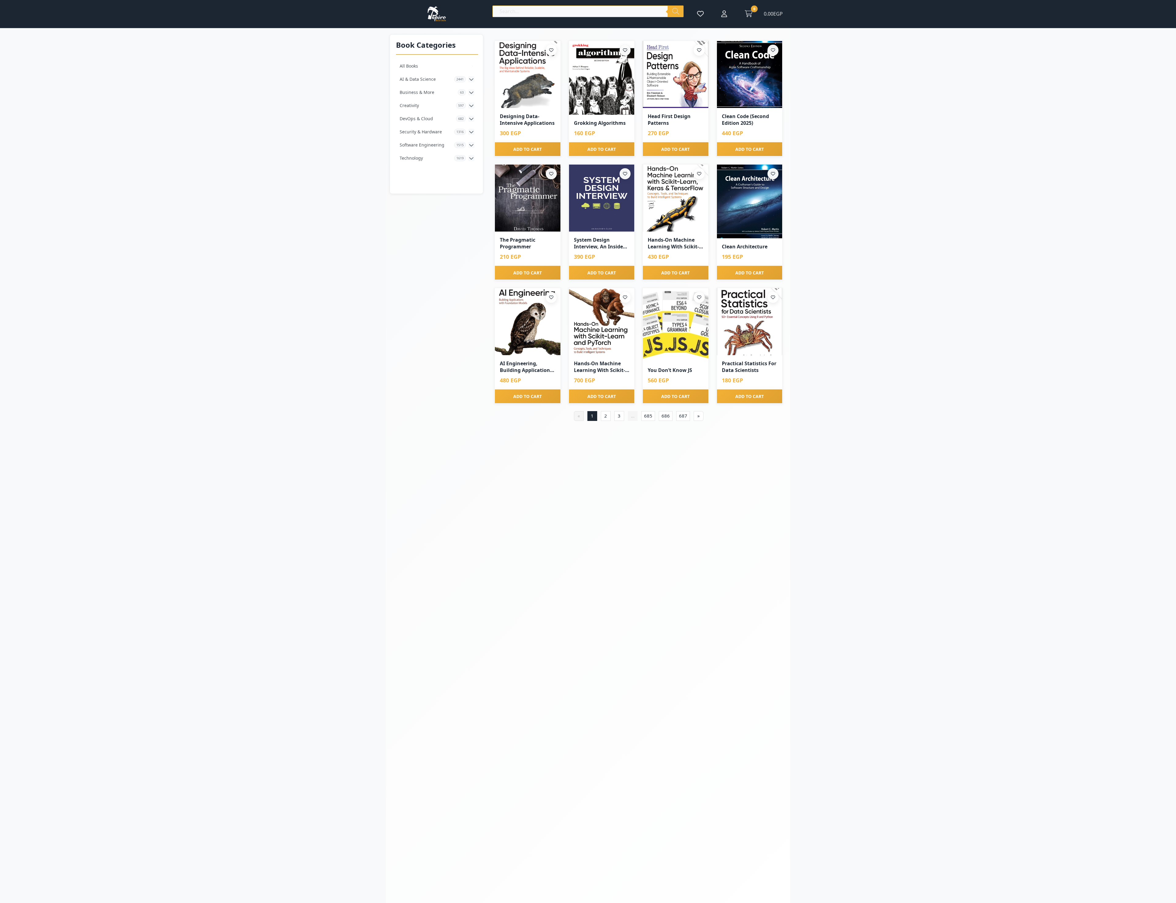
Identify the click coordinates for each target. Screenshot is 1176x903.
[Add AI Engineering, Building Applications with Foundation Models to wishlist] (551, 297)
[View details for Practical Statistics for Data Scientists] (749, 321)
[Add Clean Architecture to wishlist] (773, 174)
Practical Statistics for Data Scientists (749, 366)
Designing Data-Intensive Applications (527, 119)
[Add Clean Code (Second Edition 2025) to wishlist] (773, 50)
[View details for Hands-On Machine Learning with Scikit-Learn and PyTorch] (602, 321)
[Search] (676, 11)
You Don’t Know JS (670, 370)
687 (683, 416)
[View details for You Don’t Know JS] (675, 325)
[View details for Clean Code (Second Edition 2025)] (749, 74)
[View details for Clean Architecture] (749, 202)
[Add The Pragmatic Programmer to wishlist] (551, 174)
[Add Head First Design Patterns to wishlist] (699, 50)
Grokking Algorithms (600, 123)
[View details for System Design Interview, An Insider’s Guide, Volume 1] (602, 198)
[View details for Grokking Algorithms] (602, 78)
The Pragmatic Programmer (517, 243)
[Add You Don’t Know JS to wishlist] (699, 297)
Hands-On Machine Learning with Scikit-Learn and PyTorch (599, 367)
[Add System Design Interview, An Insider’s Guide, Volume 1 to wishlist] (625, 174)
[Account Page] (724, 14)
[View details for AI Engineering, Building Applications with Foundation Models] (527, 321)
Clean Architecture (744, 246)
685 (648, 416)
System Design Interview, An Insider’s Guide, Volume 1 (601, 243)
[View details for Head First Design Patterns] (675, 74)
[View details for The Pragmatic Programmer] (527, 198)
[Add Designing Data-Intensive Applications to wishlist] (551, 50)
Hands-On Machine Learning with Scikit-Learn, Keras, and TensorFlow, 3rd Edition (673, 243)
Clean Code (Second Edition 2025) (745, 119)
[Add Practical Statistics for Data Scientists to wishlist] (773, 297)
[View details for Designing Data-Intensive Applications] (527, 74)
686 (666, 416)
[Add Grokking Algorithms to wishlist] (625, 50)
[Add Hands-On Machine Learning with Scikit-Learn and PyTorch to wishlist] (625, 297)
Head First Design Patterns (669, 119)
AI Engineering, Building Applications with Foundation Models (526, 367)
